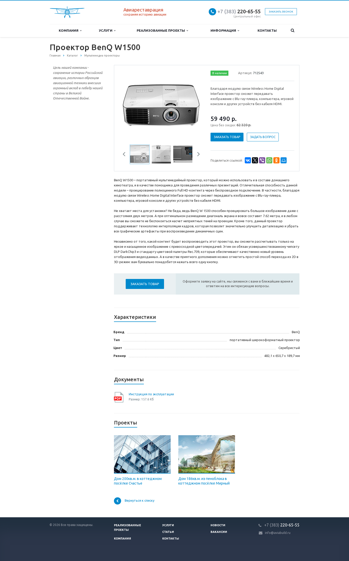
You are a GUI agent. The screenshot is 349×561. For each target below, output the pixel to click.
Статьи (168, 531)
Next (193, 104)
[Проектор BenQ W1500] (161, 104)
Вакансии (219, 531)
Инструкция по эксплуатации (151, 394)
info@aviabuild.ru (277, 532)
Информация (224, 30)
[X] (255, 160)
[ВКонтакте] (248, 160)
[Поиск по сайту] (292, 30)
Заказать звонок (281, 11)
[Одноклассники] (276, 160)
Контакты (267, 30)
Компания (69, 30)
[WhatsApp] (269, 160)
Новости (218, 525)
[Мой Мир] (284, 160)
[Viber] (262, 160)
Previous (129, 104)
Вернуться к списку (139, 500)
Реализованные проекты (162, 30)
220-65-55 (239, 11)
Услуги (106, 30)
